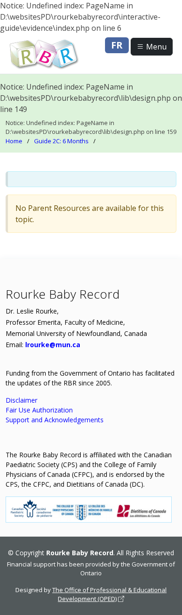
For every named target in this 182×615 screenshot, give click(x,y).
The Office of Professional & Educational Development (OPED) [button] (109, 594)
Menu (155, 47)
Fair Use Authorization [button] (39, 409)
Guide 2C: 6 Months (61, 141)
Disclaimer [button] (21, 400)
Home (14, 141)
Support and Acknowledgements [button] (55, 419)
